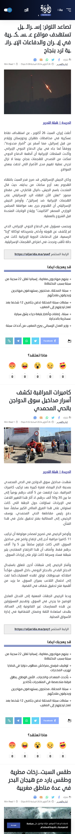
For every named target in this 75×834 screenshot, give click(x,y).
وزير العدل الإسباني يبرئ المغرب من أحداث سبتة (37, 325)
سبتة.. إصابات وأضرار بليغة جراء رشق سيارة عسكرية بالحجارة (42, 316)
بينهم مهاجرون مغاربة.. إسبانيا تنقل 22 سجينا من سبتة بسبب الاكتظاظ (38, 281)
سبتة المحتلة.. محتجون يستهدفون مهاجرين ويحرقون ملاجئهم (41, 292)
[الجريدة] (37, 10)
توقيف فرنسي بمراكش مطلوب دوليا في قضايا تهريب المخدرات (39, 667)
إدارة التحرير (62, 64)
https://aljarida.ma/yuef (32, 254)
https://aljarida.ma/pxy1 (32, 629)
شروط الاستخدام (48, 827)
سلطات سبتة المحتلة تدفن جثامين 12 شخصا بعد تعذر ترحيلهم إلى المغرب (38, 304)
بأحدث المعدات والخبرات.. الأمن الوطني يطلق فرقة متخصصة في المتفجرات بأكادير (40, 679)
